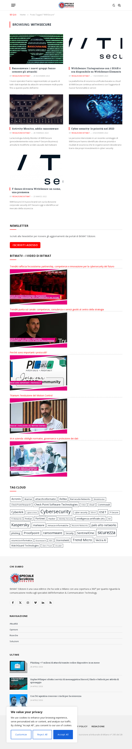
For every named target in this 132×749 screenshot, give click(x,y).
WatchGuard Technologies (25, 545)
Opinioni (14, 629)
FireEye (28, 518)
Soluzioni (14, 641)
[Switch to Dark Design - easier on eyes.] (114, 5)
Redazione (98, 726)
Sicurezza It (40, 540)
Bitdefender (99, 499)
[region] (41, 725)
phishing (15, 533)
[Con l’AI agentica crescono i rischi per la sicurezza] (18, 700)
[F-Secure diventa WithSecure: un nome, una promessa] (36, 170)
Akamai (28, 499)
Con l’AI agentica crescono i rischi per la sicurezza (55, 696)
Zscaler (58, 545)
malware (38, 525)
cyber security (81, 512)
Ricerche (14, 635)
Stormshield (62, 540)
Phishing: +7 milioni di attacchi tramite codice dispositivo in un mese (65, 662)
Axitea (63, 499)
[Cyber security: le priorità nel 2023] (95, 109)
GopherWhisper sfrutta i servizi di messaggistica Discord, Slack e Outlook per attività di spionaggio (74, 681)
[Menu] (13, 5)
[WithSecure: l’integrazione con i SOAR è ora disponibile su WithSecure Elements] (95, 49)
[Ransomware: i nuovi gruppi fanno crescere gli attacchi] (36, 49)
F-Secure (114, 512)
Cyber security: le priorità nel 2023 (92, 128)
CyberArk (17, 512)
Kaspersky (20, 524)
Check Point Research (21, 504)
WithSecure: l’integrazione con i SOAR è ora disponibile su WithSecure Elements (96, 70)
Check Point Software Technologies (56, 504)
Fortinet (40, 518)
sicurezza (106, 532)
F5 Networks (16, 519)
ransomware (52, 533)
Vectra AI (101, 540)
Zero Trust (47, 545)
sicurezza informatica (21, 540)
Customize (21, 734)
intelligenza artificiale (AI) (91, 518)
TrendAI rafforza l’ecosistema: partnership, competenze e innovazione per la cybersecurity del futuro (62, 266)
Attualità (14, 623)
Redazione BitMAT (21, 76)
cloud (91, 504)
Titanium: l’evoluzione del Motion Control (31, 395)
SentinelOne (85, 533)
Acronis (16, 499)
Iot (109, 518)
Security (70, 533)
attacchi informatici (45, 499)
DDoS (93, 512)
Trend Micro (82, 540)
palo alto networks (103, 525)
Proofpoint (31, 533)
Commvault (104, 504)
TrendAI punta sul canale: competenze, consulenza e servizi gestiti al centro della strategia (57, 309)
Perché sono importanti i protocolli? (28, 352)
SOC (51, 540)
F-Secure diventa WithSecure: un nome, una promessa (36, 190)
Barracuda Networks (80, 499)
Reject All (42, 734)
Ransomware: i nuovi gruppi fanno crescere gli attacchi (34, 70)
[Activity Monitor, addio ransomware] (36, 109)
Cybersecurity (55, 511)
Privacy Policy (78, 726)
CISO (83, 505)
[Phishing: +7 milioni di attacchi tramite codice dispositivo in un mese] (18, 667)
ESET (102, 512)
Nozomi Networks (80, 525)
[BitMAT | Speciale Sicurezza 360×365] (66, 5)
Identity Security (66, 519)
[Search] (119, 5)
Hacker (51, 518)
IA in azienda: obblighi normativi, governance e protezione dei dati (44, 438)
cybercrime (32, 512)
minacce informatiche (58, 525)
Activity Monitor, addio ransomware (35, 128)
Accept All (63, 734)
